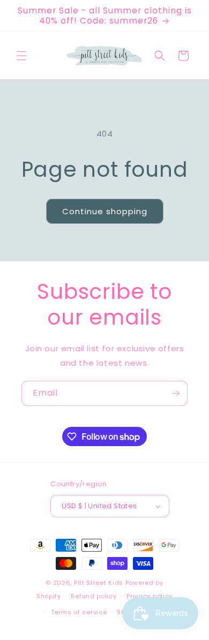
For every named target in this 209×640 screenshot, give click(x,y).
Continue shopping (104, 211)
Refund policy (93, 596)
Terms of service (79, 612)
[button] (21, 55)
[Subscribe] (175, 393)
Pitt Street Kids (98, 582)
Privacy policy (149, 596)
